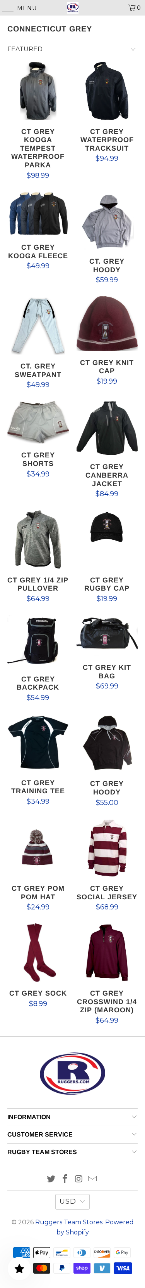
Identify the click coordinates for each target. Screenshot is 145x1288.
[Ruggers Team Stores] (72, 8)
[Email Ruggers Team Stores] (93, 1179)
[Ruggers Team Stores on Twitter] (51, 1179)
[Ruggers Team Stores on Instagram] (79, 1179)
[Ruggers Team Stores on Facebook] (65, 1179)
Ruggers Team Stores (68, 1222)
